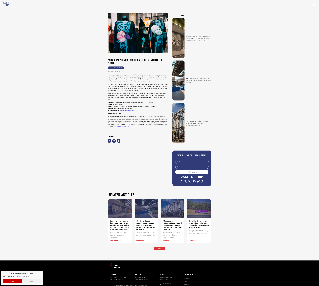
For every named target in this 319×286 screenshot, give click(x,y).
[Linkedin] (194, 181)
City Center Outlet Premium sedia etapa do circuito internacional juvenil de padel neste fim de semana (198, 80)
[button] (109, 141)
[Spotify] (202, 181)
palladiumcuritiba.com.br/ (128, 110)
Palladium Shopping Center (116, 67)
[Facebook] (181, 181)
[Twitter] (189, 181)
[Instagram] (185, 181)
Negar (32, 281)
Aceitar (12, 281)
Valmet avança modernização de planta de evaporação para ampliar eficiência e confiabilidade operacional (197, 123)
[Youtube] (198, 181)
